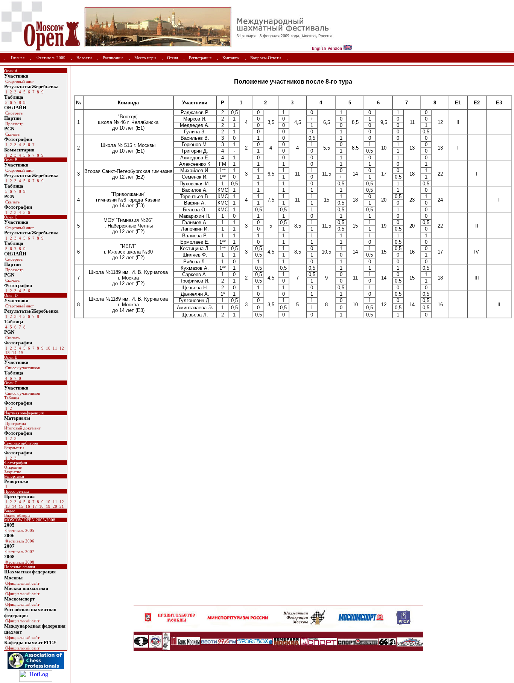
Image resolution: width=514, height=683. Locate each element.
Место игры (145, 57)
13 (7, 352)
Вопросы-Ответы (265, 57)
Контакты (230, 57)
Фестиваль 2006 (19, 541)
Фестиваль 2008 (19, 562)
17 (34, 506)
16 (27, 506)
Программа (15, 423)
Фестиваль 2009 (50, 57)
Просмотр (14, 123)
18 (41, 506)
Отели (172, 57)
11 (54, 348)
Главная (17, 57)
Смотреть (13, 113)
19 (47, 506)
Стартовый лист (19, 81)
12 (61, 348)
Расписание (113, 57)
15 (20, 352)
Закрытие (12, 471)
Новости (84, 57)
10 (47, 348)
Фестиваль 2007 (19, 551)
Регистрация (200, 57)
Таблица (11, 398)
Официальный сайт (22, 583)
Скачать (12, 134)
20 (54, 506)
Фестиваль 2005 (19, 530)
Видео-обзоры (17, 515)
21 (61, 506)
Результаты (14, 447)
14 (14, 352)
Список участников (22, 367)
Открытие (13, 467)
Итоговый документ (22, 428)
